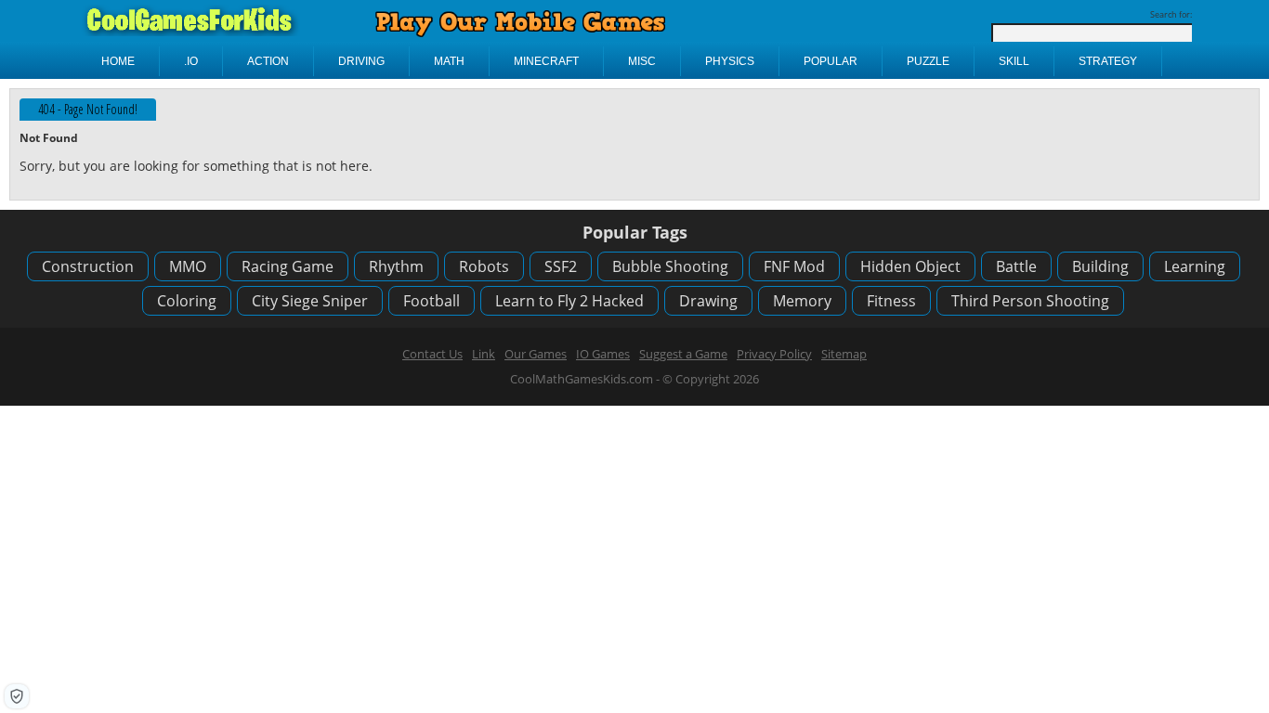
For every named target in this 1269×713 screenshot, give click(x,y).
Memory (802, 301)
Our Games (535, 353)
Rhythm (396, 266)
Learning (1194, 266)
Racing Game (288, 266)
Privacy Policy (774, 353)
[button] (17, 696)
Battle (1016, 266)
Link (483, 353)
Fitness (891, 301)
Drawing (708, 301)
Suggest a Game (683, 353)
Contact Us (432, 353)
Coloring (186, 301)
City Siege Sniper (310, 301)
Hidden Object (910, 266)
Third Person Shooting (1030, 301)
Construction (88, 266)
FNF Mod (794, 266)
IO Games (603, 353)
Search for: (1171, 14)
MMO (187, 266)
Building (1100, 266)
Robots (484, 266)
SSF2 (560, 266)
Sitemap (844, 353)
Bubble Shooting (670, 266)
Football (431, 301)
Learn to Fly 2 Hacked (569, 301)
